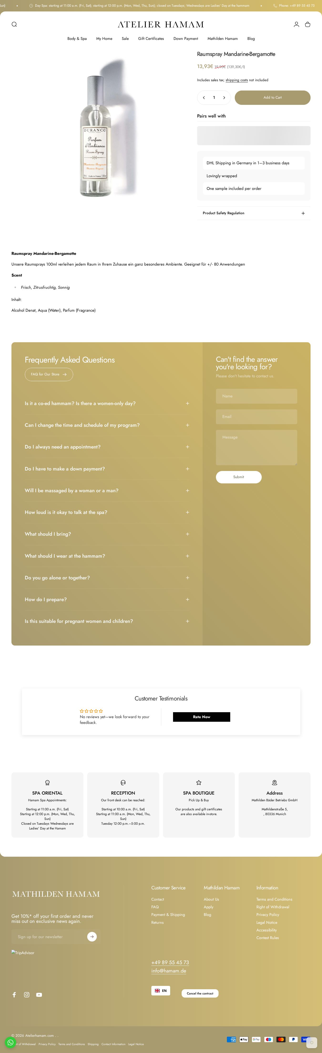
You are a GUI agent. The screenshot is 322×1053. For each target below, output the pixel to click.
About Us (211, 899)
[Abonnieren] (92, 936)
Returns (157, 922)
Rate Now (201, 717)
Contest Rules (267, 937)
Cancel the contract (200, 993)
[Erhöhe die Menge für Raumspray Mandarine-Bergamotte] (225, 98)
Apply (208, 907)
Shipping (93, 1044)
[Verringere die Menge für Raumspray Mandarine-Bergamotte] (202, 98)
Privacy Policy (267, 914)
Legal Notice (266, 922)
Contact (157, 899)
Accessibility (266, 930)
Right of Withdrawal (272, 907)
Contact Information (113, 1044)
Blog (207, 914)
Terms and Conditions (274, 899)
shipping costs (237, 80)
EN (164, 990)
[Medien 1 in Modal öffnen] (96, 136)
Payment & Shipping (168, 914)
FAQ (155, 907)
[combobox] (160, 990)
